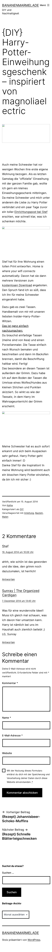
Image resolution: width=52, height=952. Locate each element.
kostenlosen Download (17, 285)
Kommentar (10, 683)
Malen (5, 516)
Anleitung (29, 513)
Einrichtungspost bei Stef (30, 212)
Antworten (8, 579)
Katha (10, 505)
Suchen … (8, 872)
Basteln (39, 513)
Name (6, 717)
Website (7, 753)
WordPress (34, 939)
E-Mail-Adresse (12, 735)
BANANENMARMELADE (20, 5)
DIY (22, 509)
